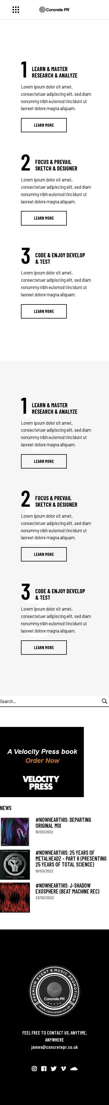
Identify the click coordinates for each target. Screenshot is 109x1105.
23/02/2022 (44, 897)
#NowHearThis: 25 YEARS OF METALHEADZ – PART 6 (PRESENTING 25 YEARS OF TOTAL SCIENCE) (70, 858)
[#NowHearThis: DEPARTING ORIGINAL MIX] (15, 832)
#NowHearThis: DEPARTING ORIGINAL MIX (63, 822)
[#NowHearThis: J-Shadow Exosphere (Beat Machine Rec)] (15, 898)
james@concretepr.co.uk (54, 1047)
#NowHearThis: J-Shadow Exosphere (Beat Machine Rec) (67, 888)
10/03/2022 (44, 831)
